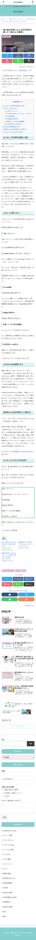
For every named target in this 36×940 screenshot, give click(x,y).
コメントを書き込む (18, 726)
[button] (29, 61)
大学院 (18, 570)
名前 (4, 771)
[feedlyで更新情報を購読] (10, 599)
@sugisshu (22, 70)
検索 (3, 739)
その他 (6, 796)
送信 (4, 817)
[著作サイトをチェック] (10, 594)
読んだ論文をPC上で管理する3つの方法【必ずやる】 (9, 544)
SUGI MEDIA (18, 2)
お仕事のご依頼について (12, 793)
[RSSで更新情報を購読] (26, 599)
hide (21, 101)
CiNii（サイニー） (12, 111)
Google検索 (9, 116)
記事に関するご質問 (11, 790)
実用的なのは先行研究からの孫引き (15, 129)
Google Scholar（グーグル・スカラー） (19, 113)
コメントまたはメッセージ (11, 800)
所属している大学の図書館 (14, 121)
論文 (24, 570)
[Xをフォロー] (26, 594)
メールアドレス (7, 779)
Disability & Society (9, 570)
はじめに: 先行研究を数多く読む (14, 106)
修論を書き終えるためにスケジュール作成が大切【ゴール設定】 (9, 555)
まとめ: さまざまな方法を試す (13, 132)
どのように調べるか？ (10, 108)
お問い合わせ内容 (8, 787)
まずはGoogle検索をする (11, 126)
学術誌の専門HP (11, 119)
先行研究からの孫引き (13, 124)
